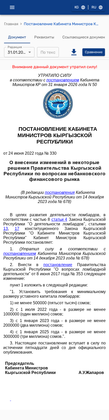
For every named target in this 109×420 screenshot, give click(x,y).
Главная (11, 24)
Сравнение (93, 52)
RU (94, 7)
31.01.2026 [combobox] (18, 52)
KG (77, 7)
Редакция (15, 47)
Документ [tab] (17, 37)
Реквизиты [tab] (44, 37)
